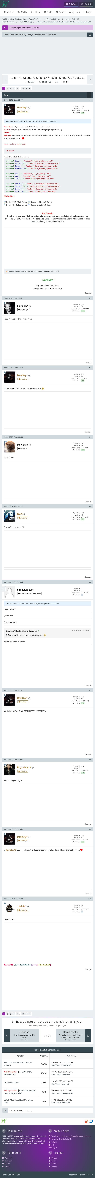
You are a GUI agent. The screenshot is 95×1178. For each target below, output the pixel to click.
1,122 (83, 772)
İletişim (54, 1142)
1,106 (83, 450)
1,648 (83, 311)
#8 (90, 760)
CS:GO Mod (24, 22)
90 (58, 82)
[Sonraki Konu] (90, 79)
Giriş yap (24, 1040)
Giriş (47, 219)
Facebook (8, 1158)
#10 (89, 899)
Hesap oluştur (70, 1040)
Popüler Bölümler (53, 19)
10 (23, 88)
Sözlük (54, 1164)
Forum (53, 1161)
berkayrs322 (67, 1093)
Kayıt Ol (34, 221)
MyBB (18, 1175)
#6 (90, 582)
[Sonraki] (26, 88)
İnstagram (9, 1161)
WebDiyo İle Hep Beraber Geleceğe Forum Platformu (21, 19)
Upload (54, 1158)
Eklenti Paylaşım (8, 22)
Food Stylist (52, 1148)
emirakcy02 (67, 1065)
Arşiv (53, 1145)
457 (83, 519)
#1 (90, 100)
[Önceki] (29, 88)
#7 (90, 690)
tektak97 (66, 1103)
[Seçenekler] (89, 95)
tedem (90, 1175)
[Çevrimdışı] (4, 104)
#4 (90, 437)
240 (83, 112)
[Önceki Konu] (5, 79)
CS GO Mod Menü (11, 1082)
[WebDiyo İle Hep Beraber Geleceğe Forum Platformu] (5, 4)
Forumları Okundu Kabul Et (61, 1139)
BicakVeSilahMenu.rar (16, 271)
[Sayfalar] (31, 22)
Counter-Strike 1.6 (72, 19)
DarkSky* (31, 82)
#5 (90, 506)
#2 (90, 298)
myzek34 (66, 1074)
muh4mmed (52, 121)
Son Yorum (56, 1065)
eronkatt (66, 1084)
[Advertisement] (47, 58)
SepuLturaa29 (53, 604)
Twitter (7, 1167)
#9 (90, 829)
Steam (7, 1164)
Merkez (54, 1167)
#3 (90, 368)
